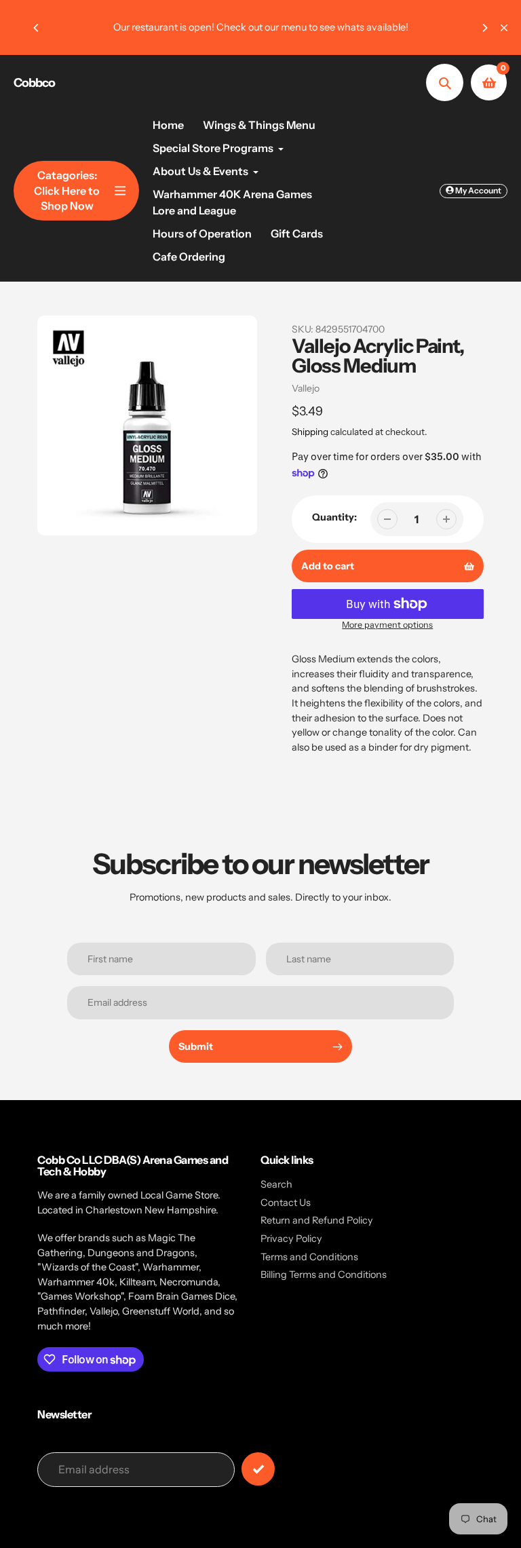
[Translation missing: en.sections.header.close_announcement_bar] (504, 28)
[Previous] (36, 28)
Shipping (310, 431)
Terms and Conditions (309, 1257)
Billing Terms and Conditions (323, 1274)
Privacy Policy (291, 1238)
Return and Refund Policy (316, 1220)
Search (276, 1184)
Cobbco (34, 83)
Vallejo (306, 388)
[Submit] (258, 1469)
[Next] (484, 28)
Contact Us (285, 1202)
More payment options (387, 625)
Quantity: (334, 517)
